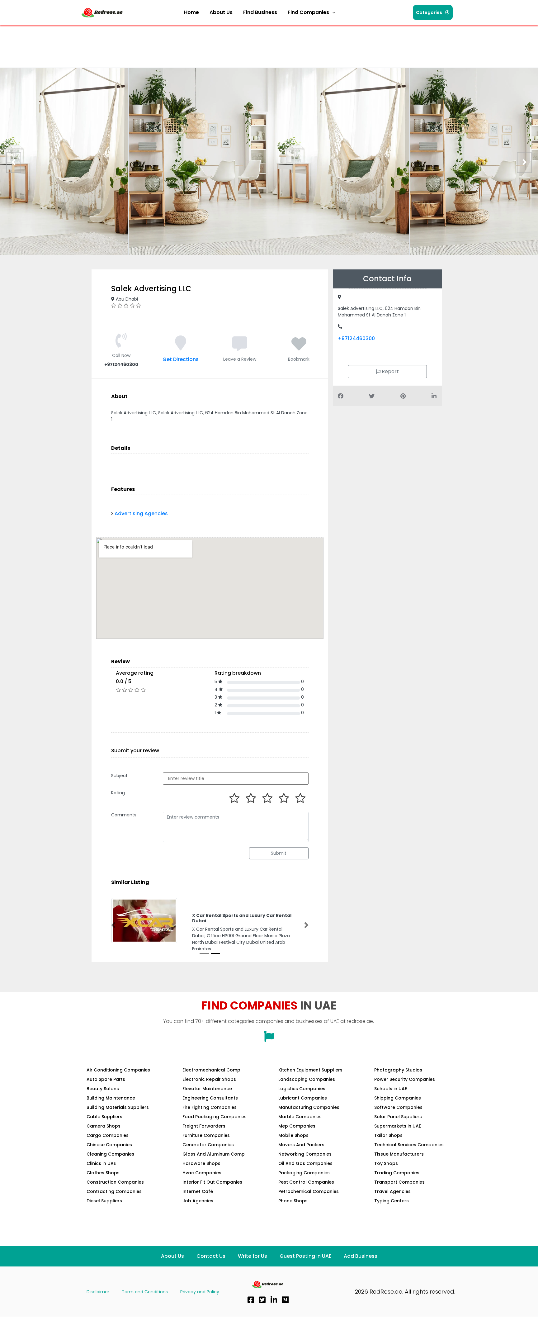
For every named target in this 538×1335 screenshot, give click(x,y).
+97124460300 (356, 338)
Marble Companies (300, 1117)
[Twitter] (262, 1300)
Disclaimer (98, 1292)
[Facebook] (250, 1300)
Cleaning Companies (110, 1154)
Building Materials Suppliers (118, 1107)
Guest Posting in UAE (305, 1256)
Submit (278, 853)
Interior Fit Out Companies (212, 1182)
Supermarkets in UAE (397, 1126)
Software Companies (398, 1107)
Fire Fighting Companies (209, 1107)
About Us (221, 12)
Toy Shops (386, 1163)
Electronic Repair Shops (209, 1079)
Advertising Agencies (141, 513)
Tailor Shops (388, 1135)
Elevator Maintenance (207, 1089)
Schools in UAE (390, 1089)
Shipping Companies (397, 1098)
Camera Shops (103, 1126)
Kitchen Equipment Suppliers (310, 1070)
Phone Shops (293, 1201)
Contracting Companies (114, 1191)
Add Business (360, 1256)
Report (389, 371)
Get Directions (181, 359)
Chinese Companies (109, 1145)
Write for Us (252, 1256)
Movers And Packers (301, 1145)
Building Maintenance (111, 1098)
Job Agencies (197, 1201)
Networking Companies (305, 1154)
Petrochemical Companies (308, 1191)
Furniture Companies (206, 1135)
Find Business (260, 12)
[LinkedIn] (273, 1300)
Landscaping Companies (306, 1079)
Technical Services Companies (409, 1145)
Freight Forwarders (203, 1126)
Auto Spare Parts (106, 1079)
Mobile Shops (293, 1135)
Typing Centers (391, 1201)
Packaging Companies (304, 1173)
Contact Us (210, 1256)
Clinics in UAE (101, 1163)
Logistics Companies (301, 1089)
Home (191, 12)
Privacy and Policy (199, 1292)
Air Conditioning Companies (118, 1070)
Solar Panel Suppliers (398, 1117)
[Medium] (285, 1300)
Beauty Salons (103, 1089)
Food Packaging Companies (214, 1117)
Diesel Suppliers (104, 1201)
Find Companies (308, 12)
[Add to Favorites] (298, 347)
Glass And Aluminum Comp (213, 1154)
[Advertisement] (193, 42)
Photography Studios (398, 1070)
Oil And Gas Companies (305, 1163)
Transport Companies (399, 1182)
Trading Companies (396, 1173)
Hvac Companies (201, 1173)
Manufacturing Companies (308, 1107)
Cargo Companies (108, 1135)
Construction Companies (115, 1182)
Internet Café (197, 1191)
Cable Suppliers (104, 1117)
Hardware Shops (201, 1163)
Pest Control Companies (306, 1182)
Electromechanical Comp (211, 1070)
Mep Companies (296, 1126)
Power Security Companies (404, 1079)
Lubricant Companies (302, 1098)
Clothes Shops (103, 1173)
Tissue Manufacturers (399, 1154)
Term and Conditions (145, 1292)
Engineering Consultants (210, 1098)
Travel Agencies (392, 1191)
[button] (311, 12)
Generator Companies (208, 1145)
